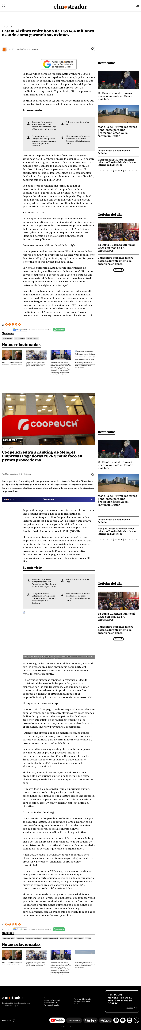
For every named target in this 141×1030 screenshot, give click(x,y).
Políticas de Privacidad (51, 1005)
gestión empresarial (50, 938)
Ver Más (35, 49)
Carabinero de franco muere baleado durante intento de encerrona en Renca (115, 261)
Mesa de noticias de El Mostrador (18, 474)
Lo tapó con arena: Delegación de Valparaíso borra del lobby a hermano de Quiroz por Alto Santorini (44, 141)
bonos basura (7, 338)
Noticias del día (110, 214)
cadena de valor (8, 938)
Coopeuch (20, 938)
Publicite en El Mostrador (82, 999)
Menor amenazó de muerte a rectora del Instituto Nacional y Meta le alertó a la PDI (78, 140)
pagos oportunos (66, 938)
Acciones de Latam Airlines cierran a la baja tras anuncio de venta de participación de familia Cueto (85, 364)
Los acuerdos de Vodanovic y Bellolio (114, 152)
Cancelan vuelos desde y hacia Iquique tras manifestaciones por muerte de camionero (35, 364)
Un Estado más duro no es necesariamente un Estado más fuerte (115, 96)
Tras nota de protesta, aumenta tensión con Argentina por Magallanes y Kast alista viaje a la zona (44, 125)
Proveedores (78, 938)
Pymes (88, 938)
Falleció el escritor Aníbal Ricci (78, 123)
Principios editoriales (51, 1002)
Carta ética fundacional (52, 1000)
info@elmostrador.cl (19, 1006)
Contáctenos (78, 1004)
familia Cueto (20, 338)
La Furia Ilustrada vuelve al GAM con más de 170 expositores (116, 248)
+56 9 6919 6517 (7, 1006)
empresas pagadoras (33, 938)
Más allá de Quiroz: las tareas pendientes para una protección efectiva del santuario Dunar (117, 131)
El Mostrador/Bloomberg (21, 49)
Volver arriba (6, 1020)
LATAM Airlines (32, 338)
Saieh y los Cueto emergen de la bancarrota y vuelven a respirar (12, 363)
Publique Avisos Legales (82, 1001)
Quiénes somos (49, 998)
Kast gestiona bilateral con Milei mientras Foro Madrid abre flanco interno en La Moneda (117, 162)
